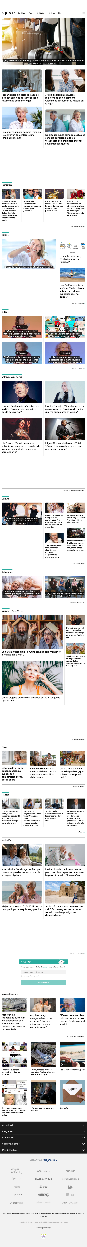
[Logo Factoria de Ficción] (70, 1179)
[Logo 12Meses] (70, 1194)
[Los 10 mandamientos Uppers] (72, 1054)
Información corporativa (17, 1213)
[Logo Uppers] (17, 1195)
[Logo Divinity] (17, 1179)
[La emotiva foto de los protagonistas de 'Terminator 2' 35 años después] (76, 508)
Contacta (43, 1216)
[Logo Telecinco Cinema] (43, 1195)
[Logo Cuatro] (70, 1171)
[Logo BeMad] (70, 1187)
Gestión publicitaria (75, 1213)
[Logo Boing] (17, 1187)
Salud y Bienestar (18, 611)
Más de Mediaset (10, 1150)
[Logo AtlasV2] (16, 1203)
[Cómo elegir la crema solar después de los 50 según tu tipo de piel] (32, 678)
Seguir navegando (11, 1143)
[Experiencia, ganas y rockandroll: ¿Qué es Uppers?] (14, 1054)
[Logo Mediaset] (43, 1161)
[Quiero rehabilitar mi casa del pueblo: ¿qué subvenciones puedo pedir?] (72, 758)
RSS (83, 1213)
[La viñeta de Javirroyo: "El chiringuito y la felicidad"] (72, 246)
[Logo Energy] (43, 1187)
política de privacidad (34, 976)
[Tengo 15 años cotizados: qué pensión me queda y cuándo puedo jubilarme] (32, 194)
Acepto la (31, 976)
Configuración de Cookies (47, 1213)
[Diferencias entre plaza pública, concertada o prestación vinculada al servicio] (72, 1005)
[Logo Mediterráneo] (70, 1203)
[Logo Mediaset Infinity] (16, 1171)
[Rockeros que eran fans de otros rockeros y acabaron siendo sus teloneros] (22, 514)
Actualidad (7, 1125)
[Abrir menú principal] (83, 13)
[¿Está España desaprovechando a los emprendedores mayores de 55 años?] (54, 804)
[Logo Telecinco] (43, 1171)
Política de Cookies (62, 1213)
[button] (21, 327)
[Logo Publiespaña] (43, 1202)
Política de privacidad (32, 1213)
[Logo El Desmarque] (43, 1179)
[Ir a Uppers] (8, 13)
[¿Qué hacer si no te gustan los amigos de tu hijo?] (65, 587)
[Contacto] (72, 1092)
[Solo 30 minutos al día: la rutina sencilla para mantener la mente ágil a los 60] (32, 632)
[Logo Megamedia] (44, 1227)
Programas (7, 1131)
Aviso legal (6, 1213)
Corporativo (8, 1137)
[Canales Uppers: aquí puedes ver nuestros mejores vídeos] (65, 327)
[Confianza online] (43, 1238)
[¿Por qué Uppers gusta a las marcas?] (43, 1092)
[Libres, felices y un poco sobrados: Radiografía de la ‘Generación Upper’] (43, 1054)
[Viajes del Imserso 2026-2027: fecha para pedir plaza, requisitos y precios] (22, 892)
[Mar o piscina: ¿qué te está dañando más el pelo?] (29, 254)
